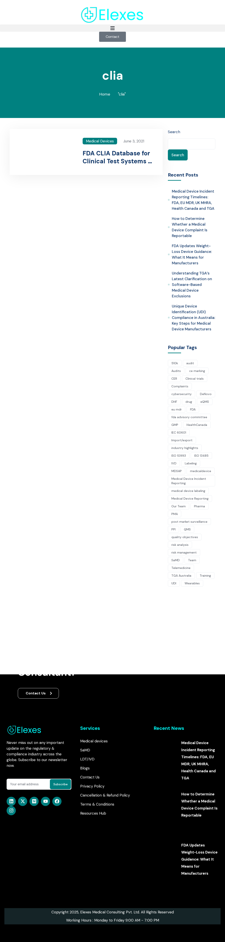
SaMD (175, 560)
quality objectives (184, 537)
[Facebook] (57, 801)
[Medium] (34, 801)
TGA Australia (181, 576)
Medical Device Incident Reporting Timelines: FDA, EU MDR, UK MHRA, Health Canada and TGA (193, 200)
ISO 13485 (201, 456)
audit (190, 363)
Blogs (85, 768)
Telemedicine (181, 568)
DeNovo (206, 394)
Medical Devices (100, 141)
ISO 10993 (178, 456)
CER (174, 379)
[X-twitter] (22, 801)
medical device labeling (188, 491)
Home (104, 94)
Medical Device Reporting (190, 498)
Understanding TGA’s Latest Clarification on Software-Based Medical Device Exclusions (192, 284)
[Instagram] (11, 810)
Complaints (179, 386)
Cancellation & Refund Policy (105, 795)
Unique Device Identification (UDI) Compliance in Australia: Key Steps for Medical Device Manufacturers (193, 317)
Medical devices (94, 741)
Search (174, 131)
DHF (174, 402)
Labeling (191, 463)
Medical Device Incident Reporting (188, 481)
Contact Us (36, 693)
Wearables (192, 583)
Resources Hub (93, 813)
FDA (193, 409)
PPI (173, 529)
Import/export (181, 440)
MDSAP (176, 471)
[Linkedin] (11, 801)
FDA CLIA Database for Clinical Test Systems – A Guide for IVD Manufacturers (117, 157)
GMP (174, 425)
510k (174, 363)
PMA (174, 514)
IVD (173, 463)
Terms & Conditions (97, 804)
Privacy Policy (92, 786)
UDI (173, 583)
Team (192, 560)
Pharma (199, 506)
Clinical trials (194, 379)
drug (188, 402)
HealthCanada (197, 425)
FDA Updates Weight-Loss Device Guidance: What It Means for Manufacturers (192, 254)
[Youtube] (45, 801)
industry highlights (184, 448)
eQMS (204, 402)
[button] (112, 28)
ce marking (197, 371)
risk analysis (180, 545)
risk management (184, 552)
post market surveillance (189, 522)
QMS (187, 529)
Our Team (178, 506)
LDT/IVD (87, 759)
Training (205, 576)
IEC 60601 (178, 432)
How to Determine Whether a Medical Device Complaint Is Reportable (189, 227)
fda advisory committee (189, 417)
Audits (176, 371)
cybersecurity (181, 394)
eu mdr (176, 409)
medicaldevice (200, 471)
